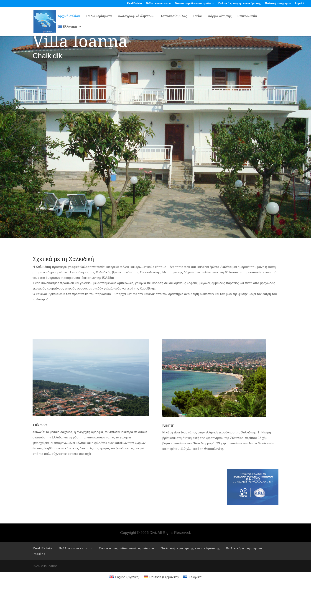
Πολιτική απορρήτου (278, 3)
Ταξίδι (197, 16)
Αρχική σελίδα (69, 16)
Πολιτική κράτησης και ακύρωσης (239, 3)
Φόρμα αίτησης (220, 16)
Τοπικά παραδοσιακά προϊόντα (194, 3)
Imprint (299, 3)
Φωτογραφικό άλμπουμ (136, 16)
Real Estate (134, 3)
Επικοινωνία (247, 16)
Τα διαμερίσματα (99, 16)
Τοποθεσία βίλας (174, 16)
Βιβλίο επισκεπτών (158, 3)
